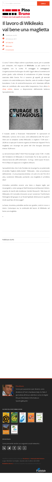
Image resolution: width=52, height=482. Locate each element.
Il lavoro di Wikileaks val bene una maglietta (25, 26)
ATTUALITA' (9, 42)
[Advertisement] (27, 224)
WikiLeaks (9, 46)
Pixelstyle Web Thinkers (37, 458)
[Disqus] (26, 273)
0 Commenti (10, 50)
